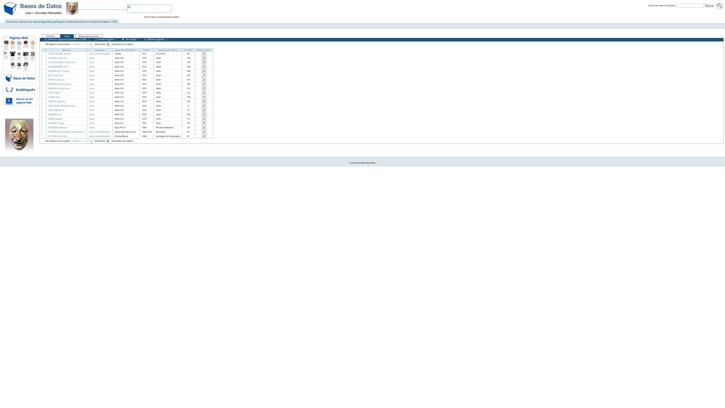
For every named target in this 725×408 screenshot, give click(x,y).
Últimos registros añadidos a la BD (67, 39)
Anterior (77, 44)
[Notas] (204, 53)
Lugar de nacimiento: (125, 50)
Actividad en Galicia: (168, 50)
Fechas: (146, 50)
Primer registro (106, 39)
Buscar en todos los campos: (662, 5)
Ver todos (131, 39)
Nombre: (66, 50)
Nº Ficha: (188, 50)
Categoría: (100, 50)
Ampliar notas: (204, 50)
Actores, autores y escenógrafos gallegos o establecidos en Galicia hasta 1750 (62, 21)
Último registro (155, 39)
